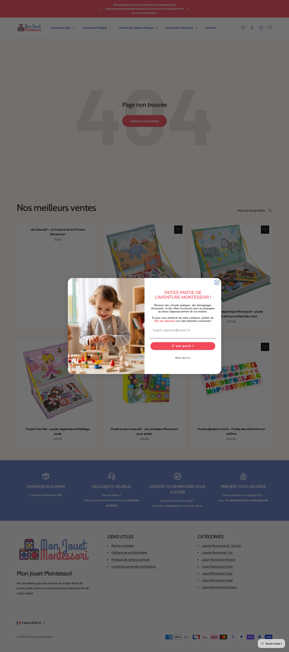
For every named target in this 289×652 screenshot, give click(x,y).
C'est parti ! (183, 346)
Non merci (183, 357)
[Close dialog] (216, 282)
